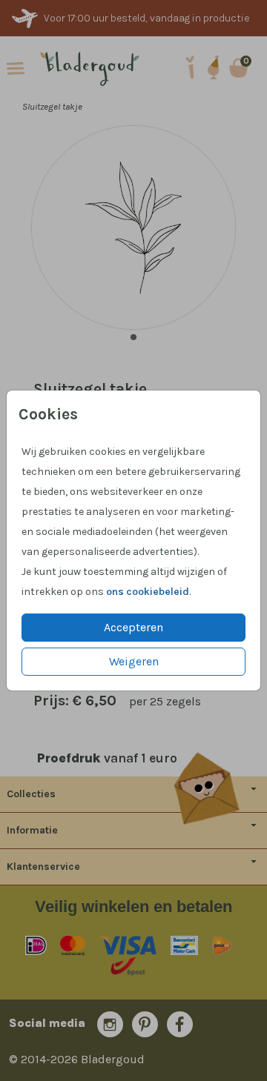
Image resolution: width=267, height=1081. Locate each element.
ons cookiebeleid (147, 591)
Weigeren (134, 661)
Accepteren (133, 627)
